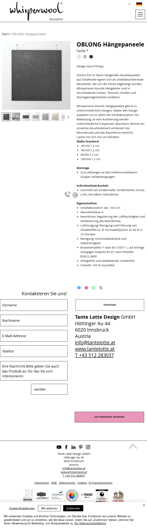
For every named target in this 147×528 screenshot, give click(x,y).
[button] (75, 195)
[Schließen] (144, 505)
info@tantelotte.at (95, 342)
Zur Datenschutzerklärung (90, 523)
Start (5, 34)
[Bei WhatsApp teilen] (93, 287)
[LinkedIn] (73, 447)
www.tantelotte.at (95, 349)
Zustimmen (73, 508)
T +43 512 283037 (94, 355)
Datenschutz (67, 483)
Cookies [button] (82, 483)
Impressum (41, 483)
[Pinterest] (81, 447)
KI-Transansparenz (101, 483)
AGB (54, 483)
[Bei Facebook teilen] (79, 287)
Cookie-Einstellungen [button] (22, 508)
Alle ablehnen (49, 508)
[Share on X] (101, 287)
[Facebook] (66, 447)
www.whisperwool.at (74, 472)
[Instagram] (88, 447)
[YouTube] (59, 447)
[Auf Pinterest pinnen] (86, 287)
